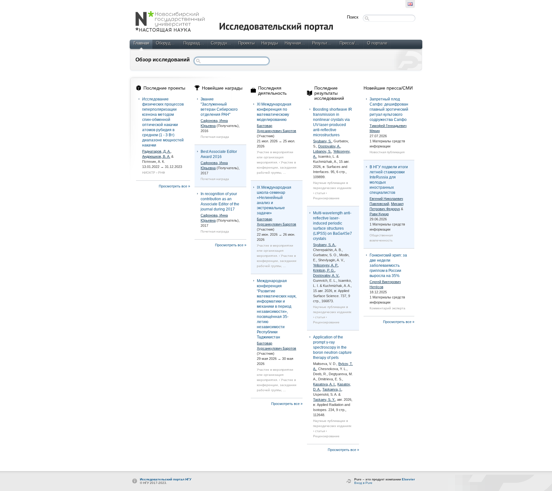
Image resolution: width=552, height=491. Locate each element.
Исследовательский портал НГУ (165, 479)
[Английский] (410, 4)
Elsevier (408, 479)
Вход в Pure (363, 483)
